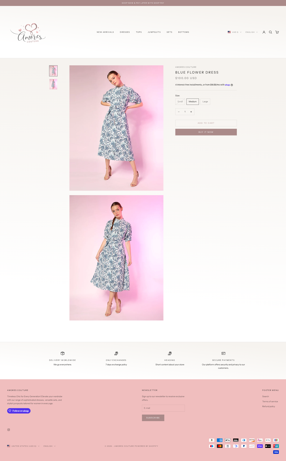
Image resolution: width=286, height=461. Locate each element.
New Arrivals (105, 32)
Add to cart (206, 123)
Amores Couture (186, 67)
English (250, 32)
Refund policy (268, 406)
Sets (169, 32)
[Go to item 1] (53, 70)
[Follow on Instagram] (8, 429)
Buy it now (206, 132)
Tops (139, 32)
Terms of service (270, 401)
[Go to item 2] (53, 84)
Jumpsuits (154, 32)
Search (265, 396)
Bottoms (183, 32)
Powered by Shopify (146, 446)
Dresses (125, 32)
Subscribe (153, 417)
